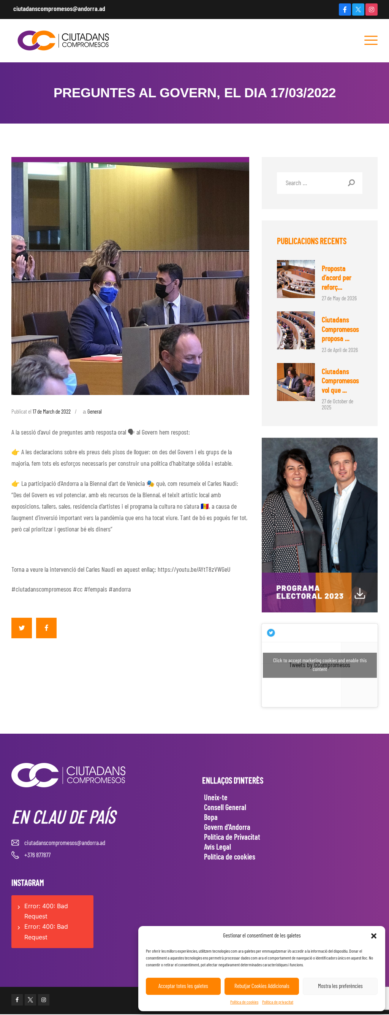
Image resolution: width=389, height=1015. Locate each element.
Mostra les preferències (340, 986)
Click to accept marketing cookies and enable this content (320, 665)
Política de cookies (244, 1002)
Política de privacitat (277, 1002)
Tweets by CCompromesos (320, 665)
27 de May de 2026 (339, 298)
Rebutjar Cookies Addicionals (261, 986)
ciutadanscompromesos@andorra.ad (59, 9)
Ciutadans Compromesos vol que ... (340, 381)
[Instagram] (371, 9)
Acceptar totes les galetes (183, 986)
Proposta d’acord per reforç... (336, 278)
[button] (374, 936)
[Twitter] (358, 9)
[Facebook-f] (345, 9)
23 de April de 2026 (340, 350)
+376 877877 (37, 855)
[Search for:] (319, 183)
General (94, 412)
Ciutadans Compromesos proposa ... (340, 329)
